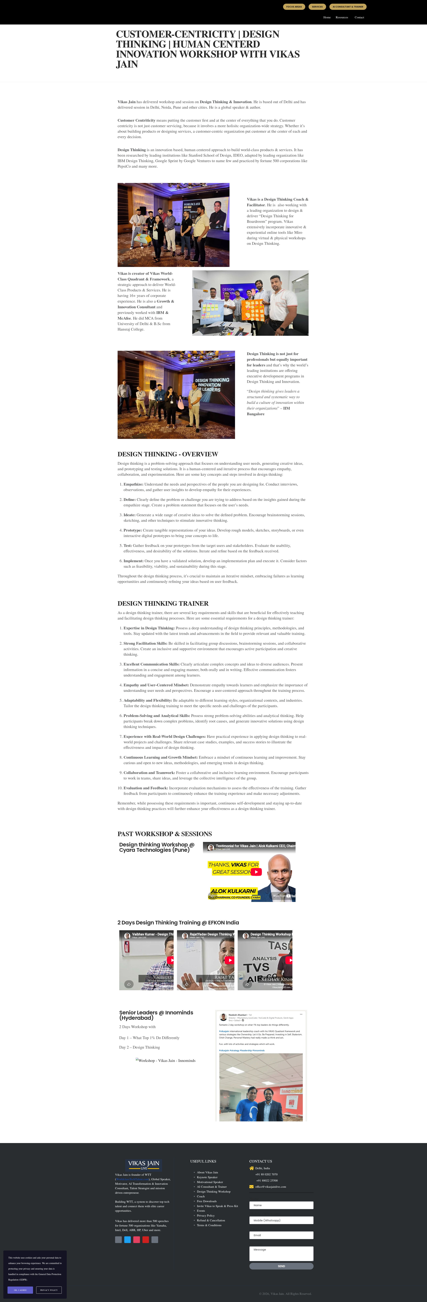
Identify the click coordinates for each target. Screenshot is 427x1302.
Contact (359, 17)
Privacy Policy (206, 1215)
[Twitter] (127, 1239)
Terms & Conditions (209, 1225)
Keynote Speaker (207, 1177)
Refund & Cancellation (211, 1220)
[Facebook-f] (118, 1239)
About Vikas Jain (207, 1172)
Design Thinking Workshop (214, 1191)
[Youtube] (145, 1239)
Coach (201, 1196)
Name (254, 1198)
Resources (342, 17)
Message (256, 1243)
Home (327, 17)
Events (201, 1211)
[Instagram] (136, 1239)
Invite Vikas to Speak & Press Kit (217, 1206)
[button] (342, 17)
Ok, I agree (20, 1290)
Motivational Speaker (210, 1182)
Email (254, 1228)
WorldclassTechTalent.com (132, 1179)
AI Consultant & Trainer (212, 1187)
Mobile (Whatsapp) (265, 1213)
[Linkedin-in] (154, 1239)
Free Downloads (207, 1201)
